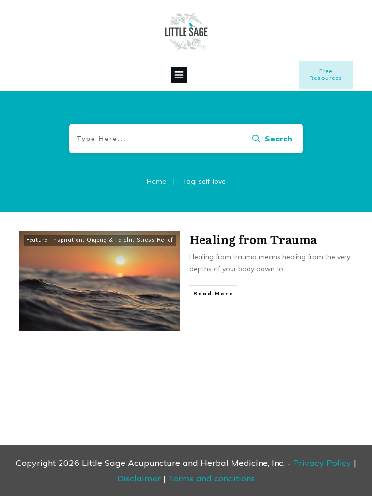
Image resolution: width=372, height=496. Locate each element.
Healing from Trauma (253, 239)
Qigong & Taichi (110, 239)
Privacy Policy (322, 462)
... (287, 268)
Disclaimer (139, 478)
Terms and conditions (211, 478)
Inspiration (67, 239)
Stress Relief (155, 239)
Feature (36, 239)
